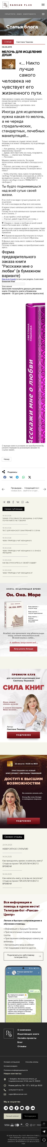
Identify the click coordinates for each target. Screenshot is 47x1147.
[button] (43, 5)
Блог (20, 1042)
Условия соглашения (12, 1062)
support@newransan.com (18, 1094)
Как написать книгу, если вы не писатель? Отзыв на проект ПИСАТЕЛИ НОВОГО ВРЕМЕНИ (22, 881)
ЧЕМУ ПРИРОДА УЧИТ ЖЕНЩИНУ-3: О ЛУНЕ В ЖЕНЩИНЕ (22, 552)
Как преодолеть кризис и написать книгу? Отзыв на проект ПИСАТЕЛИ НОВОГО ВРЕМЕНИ (23, 863)
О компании (24, 1029)
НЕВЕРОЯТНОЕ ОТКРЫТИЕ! (15, 849)
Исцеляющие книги (28, 1034)
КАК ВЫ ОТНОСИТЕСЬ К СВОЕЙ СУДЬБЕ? (19, 563)
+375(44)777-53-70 (16, 1090)
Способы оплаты (31, 1062)
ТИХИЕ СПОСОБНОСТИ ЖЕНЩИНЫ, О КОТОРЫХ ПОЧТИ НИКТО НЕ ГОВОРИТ (22, 519)
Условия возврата (10, 1066)
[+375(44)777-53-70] (5, 1090)
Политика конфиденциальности (16, 1070)
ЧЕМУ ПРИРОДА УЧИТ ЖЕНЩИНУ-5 (17, 541)
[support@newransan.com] (5, 1094)
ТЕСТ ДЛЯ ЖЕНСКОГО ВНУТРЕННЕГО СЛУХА (21, 530)
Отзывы (21, 1046)
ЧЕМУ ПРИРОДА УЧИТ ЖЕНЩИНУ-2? (17, 573)
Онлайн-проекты (26, 1038)
